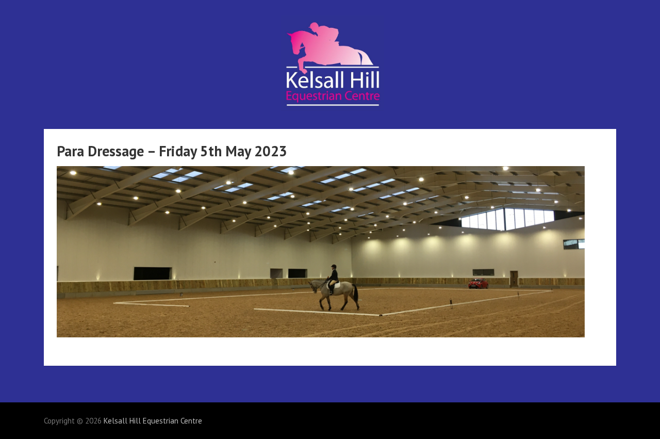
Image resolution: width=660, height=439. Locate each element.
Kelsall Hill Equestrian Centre (153, 421)
